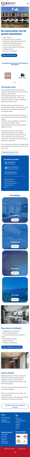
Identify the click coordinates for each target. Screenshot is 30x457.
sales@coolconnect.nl (6, 422)
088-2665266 (11, 163)
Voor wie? (18, 423)
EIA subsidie (3, 436)
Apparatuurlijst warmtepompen (4, 442)
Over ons (18, 426)
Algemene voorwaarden (9, 448)
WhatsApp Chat (12, 173)
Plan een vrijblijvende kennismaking (11, 347)
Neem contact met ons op (9, 55)
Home (17, 417)
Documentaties (4, 434)
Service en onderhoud (20, 421)
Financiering (4, 440)
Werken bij (18, 424)
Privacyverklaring (21, 448)
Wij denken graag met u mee (10, 153)
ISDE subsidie (4, 438)
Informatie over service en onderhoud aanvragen (15, 406)
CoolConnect (8, 3)
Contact (17, 428)
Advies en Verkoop (13, 168)
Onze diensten (19, 419)
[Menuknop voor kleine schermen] (28, 3)
